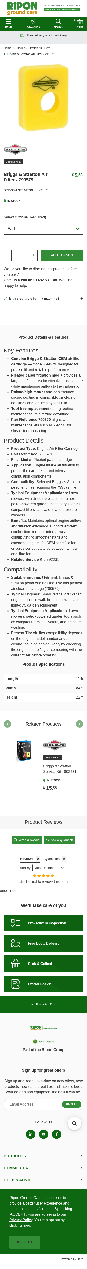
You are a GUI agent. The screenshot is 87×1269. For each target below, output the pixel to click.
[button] (74, 1123)
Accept (25, 1242)
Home (7, 48)
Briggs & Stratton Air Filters (33, 48)
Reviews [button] (26, 859)
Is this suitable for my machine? (34, 298)
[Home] (43, 8)
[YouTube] (43, 1134)
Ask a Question (62, 840)
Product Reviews (44, 822)
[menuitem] (30, 1134)
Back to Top (46, 1004)
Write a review (29, 840)
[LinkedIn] (30, 1134)
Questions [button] (52, 859)
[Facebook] (56, 1134)
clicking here (19, 1225)
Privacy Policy (20, 1220)
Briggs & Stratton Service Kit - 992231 (60, 769)
